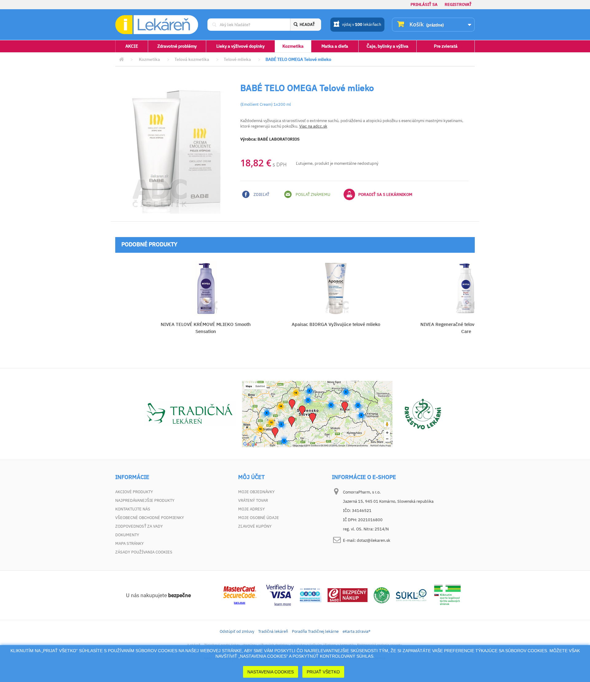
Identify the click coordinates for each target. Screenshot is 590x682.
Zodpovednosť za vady (139, 526)
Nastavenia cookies (270, 671)
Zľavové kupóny (255, 526)
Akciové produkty (134, 491)
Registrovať (458, 4)
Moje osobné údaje (258, 517)
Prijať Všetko (323, 671)
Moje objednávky (256, 491)
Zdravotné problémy (177, 46)
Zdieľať (261, 194)
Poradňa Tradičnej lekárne (315, 631)
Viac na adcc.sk (313, 126)
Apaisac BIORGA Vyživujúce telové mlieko (336, 324)
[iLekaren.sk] (156, 24)
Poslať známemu (312, 194)
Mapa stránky (129, 543)
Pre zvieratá (446, 46)
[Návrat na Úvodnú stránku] (121, 59)
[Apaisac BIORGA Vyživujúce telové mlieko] (336, 288)
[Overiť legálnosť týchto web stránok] (447, 594)
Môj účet (251, 477)
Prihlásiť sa (424, 4)
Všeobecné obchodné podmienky (149, 517)
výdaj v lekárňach (361, 24)
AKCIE (131, 46)
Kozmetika (293, 46)
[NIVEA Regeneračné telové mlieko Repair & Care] (466, 288)
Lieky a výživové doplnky (240, 46)
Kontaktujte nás (132, 509)
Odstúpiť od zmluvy (237, 631)
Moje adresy (251, 509)
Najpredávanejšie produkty (145, 500)
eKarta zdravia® (356, 631)
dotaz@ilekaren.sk (373, 540)
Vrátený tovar (253, 500)
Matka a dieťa (334, 46)
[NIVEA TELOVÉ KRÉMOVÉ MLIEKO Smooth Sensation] (205, 288)
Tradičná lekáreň (273, 631)
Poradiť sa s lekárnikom (385, 194)
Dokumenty (127, 534)
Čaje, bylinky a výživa (387, 46)
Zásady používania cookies (143, 552)
